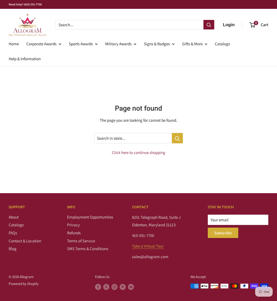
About (14, 217)
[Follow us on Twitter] (106, 286)
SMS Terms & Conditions (87, 248)
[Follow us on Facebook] (98, 286)
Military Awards (118, 43)
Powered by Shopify (24, 283)
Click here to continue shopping (138, 152)
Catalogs (222, 43)
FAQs (13, 232)
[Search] (208, 24)
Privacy (73, 224)
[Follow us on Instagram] (114, 286)
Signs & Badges (157, 43)
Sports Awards (81, 43)
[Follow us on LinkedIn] (131, 286)
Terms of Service (81, 240)
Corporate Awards (41, 43)
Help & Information (25, 58)
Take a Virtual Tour (148, 246)
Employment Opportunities (90, 217)
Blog (12, 248)
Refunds (74, 232)
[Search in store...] (177, 138)
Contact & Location (25, 240)
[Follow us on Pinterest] (123, 286)
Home (14, 43)
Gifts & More (192, 43)
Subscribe (223, 232)
